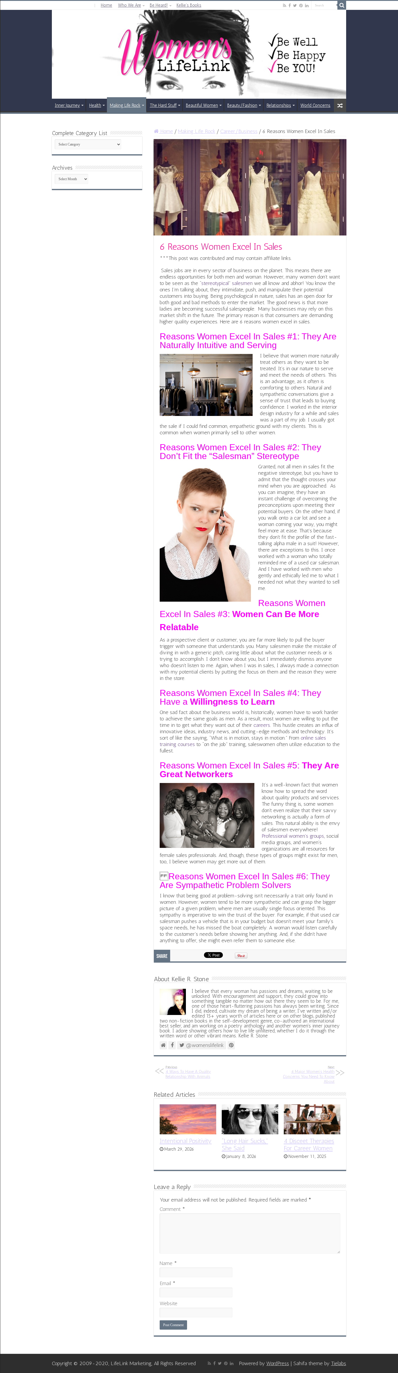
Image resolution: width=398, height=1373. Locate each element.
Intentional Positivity (186, 1141)
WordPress (277, 1363)
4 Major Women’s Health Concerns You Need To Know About (308, 1074)
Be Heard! (159, 5)
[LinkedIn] (306, 5)
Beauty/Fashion (242, 105)
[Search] (341, 5)
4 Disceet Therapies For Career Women (309, 1144)
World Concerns (315, 105)
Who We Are (129, 5)
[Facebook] (289, 5)
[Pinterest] (301, 5)
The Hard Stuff (163, 105)
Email (167, 1283)
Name (168, 1263)
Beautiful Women (202, 105)
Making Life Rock (125, 105)
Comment (172, 1209)
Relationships (279, 105)
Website (168, 1303)
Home (106, 5)
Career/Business (239, 131)
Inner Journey (67, 105)
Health (95, 105)
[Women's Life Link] (199, 54)
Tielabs (338, 1363)
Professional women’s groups (293, 836)
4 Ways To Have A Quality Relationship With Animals (188, 1072)
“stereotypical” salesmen (226, 283)
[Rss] (284, 5)
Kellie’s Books (189, 5)
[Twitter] (295, 5)
